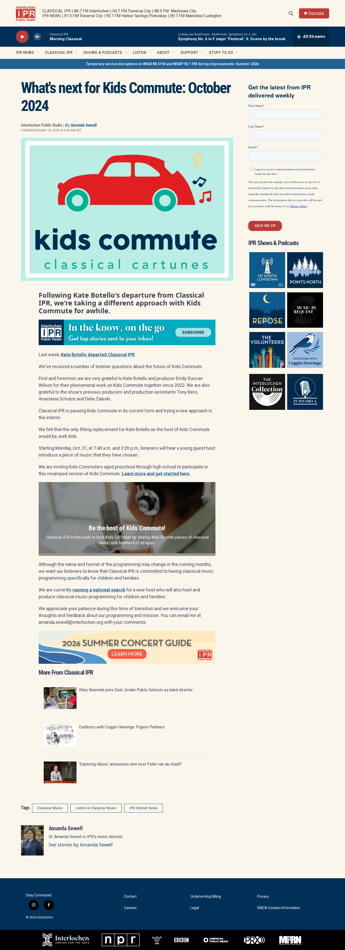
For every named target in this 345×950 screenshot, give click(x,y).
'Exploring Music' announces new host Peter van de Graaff (130, 764)
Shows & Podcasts (103, 53)
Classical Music (50, 808)
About (163, 53)
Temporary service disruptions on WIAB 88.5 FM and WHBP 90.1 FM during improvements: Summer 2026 (172, 64)
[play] (22, 37)
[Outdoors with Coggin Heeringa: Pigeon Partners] (60, 735)
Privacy (263, 896)
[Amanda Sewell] (32, 840)
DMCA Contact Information (278, 908)
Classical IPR (59, 53)
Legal (194, 908)
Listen (139, 53)
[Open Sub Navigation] (38, 53)
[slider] (45, 36)
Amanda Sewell (84, 125)
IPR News (25, 53)
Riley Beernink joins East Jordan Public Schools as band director (136, 689)
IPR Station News (144, 808)
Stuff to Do (221, 53)
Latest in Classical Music (96, 808)
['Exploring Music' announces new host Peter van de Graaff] (60, 772)
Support (189, 53)
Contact (130, 896)
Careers (130, 908)
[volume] (37, 36)
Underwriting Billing (205, 896)
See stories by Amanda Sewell (81, 845)
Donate (316, 13)
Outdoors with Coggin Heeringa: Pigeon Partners (122, 727)
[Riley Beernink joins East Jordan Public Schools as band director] (60, 698)
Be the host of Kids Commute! (127, 528)
